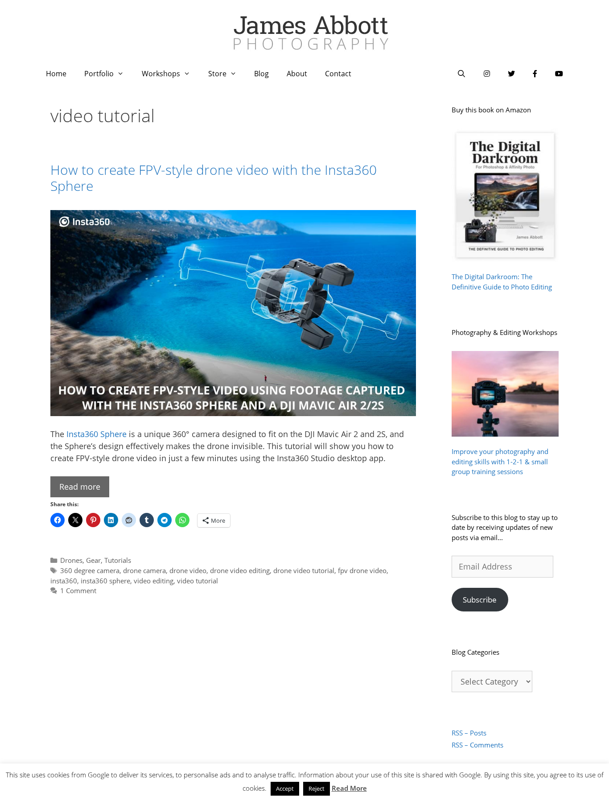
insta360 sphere (105, 580)
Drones (71, 560)
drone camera (144, 570)
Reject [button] (317, 788)
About (297, 73)
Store (217, 73)
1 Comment (78, 590)
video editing (153, 580)
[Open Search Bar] (461, 74)
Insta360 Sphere (96, 434)
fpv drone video (362, 570)
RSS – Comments (477, 744)
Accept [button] (285, 788)
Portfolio (99, 73)
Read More (349, 788)
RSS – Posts (469, 732)
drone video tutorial (303, 570)
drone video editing (240, 570)
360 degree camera (89, 570)
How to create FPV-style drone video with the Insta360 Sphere (213, 178)
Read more (79, 486)
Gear (93, 560)
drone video (187, 570)
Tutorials (117, 560)
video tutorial (197, 580)
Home (56, 73)
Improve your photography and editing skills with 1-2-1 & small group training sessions (500, 461)
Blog (261, 73)
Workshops (161, 73)
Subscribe (480, 600)
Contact (338, 73)
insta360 (63, 580)
